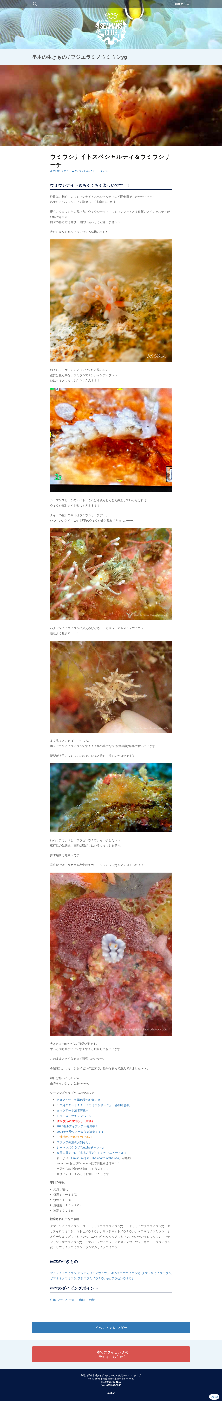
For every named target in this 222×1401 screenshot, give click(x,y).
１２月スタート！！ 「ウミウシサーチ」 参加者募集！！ (96, 1105)
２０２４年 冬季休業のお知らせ (78, 1099)
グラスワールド (67, 1299)
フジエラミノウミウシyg (94, 1278)
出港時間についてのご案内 (74, 1137)
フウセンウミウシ (123, 1278)
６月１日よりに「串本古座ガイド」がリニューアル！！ (93, 1152)
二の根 (90, 1299)
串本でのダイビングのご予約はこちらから (111, 1354)
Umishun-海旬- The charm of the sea (95, 1158)
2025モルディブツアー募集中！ (77, 1126)
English (179, 3)
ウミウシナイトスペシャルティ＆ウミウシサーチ (110, 160)
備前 (82, 1299)
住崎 (53, 1299)
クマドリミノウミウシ (156, 1273)
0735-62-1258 (113, 1381)
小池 (105, 171)
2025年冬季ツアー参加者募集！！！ (80, 1131)
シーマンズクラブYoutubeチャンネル (81, 1147)
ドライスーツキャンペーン (74, 1115)
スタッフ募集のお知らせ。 (74, 1142)
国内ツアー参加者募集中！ (74, 1110)
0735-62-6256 (113, 1385)
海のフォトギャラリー (85, 171)
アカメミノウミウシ (63, 1273)
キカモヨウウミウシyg (126, 1273)
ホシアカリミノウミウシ (94, 1273)
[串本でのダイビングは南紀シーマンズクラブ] (111, 27)
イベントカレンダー (111, 1327)
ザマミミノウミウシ (63, 1278)
